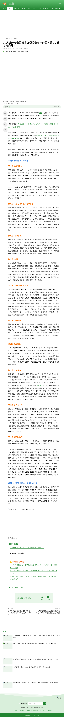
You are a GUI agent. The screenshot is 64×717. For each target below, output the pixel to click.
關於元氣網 (14, 710)
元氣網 (8, 39)
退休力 (45, 8)
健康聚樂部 (21, 710)
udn (4, 39)
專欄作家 (50, 710)
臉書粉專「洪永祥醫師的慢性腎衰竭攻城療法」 (27, 547)
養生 (9, 8)
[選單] (60, 3)
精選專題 (28, 710)
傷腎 (40, 113)
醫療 (23, 8)
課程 (39, 8)
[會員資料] (57, 3)
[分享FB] (5, 113)
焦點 (4, 8)
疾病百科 (33, 710)
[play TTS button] (10, 107)
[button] (59, 8)
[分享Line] (5, 119)
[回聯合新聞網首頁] (4, 4)
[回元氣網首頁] (10, 4)
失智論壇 (17, 8)
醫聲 (56, 8)
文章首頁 (44, 710)
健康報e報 (24, 703)
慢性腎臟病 (40, 385)
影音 (34, 8)
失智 (51, 8)
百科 (28, 8)
